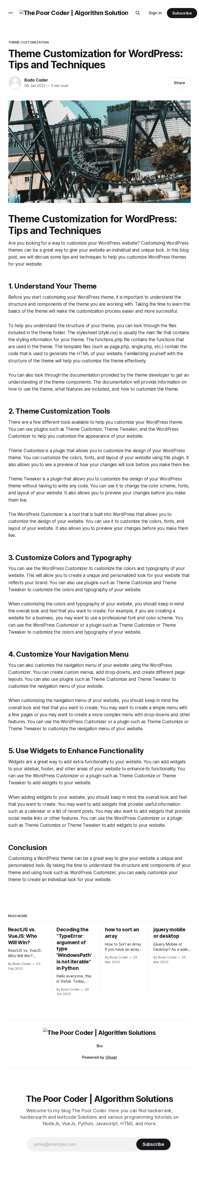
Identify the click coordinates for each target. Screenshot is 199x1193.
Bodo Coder (36, 80)
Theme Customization (28, 42)
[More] (10, 13)
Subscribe (182, 13)
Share (179, 82)
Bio (100, 1045)
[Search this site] (138, 13)
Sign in (155, 12)
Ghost (111, 1057)
